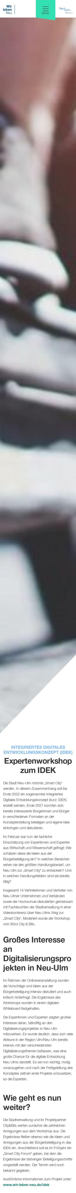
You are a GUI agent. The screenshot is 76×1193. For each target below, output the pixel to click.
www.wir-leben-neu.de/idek (26, 1185)
